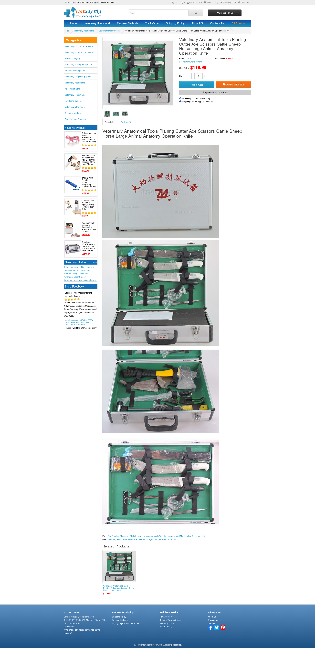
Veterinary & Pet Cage (75, 106)
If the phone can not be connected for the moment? (79, 267)
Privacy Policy (166, 616)
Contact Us (69, 626)
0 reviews (183, 61)
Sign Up (174, 2)
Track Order (152, 23)
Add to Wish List (235, 84)
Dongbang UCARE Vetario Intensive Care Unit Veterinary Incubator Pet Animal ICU (88, 247)
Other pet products (73, 113)
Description (110, 122)
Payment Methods (127, 23)
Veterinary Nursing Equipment (78, 64)
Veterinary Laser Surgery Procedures (75, 276)
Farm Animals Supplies (75, 119)
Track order (213, 619)
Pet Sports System (73, 100)
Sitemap (211, 623)
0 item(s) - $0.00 (226, 12)
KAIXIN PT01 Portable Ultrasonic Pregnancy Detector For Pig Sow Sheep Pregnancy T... (89, 184)
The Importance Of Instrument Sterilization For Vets (77, 270)
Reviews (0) (126, 122)
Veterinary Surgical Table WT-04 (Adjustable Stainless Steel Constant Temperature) (79, 313)
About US (197, 23)
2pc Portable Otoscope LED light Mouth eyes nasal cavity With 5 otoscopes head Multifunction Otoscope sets (156, 536)
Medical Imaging (72, 58)
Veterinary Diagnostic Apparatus (79, 52)
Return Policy (166, 626)
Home (73, 23)
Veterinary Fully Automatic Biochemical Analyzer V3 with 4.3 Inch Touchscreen (89, 228)
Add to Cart (197, 84)
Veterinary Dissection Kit (109, 30)
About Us (212, 616)
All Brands (238, 23)
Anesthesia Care (72, 88)
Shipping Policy (175, 23)
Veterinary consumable (75, 94)
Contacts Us (217, 23)
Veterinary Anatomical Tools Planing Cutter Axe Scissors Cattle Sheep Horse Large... (118, 587)
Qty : (181, 75)
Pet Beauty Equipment (75, 70)
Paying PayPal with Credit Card (126, 623)
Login (182, 2)
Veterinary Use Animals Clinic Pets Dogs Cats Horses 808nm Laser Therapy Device (88, 161)
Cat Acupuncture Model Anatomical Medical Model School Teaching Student (89, 138)
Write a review (195, 61)
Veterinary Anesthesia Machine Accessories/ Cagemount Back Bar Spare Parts (142, 539)
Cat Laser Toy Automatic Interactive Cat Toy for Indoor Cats (88, 204)
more (95, 262)
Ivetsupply (190, 58)
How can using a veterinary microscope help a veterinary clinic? (80, 273)
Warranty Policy (167, 623)
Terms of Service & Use (170, 619)
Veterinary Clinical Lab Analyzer (79, 46)
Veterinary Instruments (84, 30)
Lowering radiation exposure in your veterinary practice (80, 280)
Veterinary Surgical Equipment (78, 76)
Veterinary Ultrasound (97, 23)
